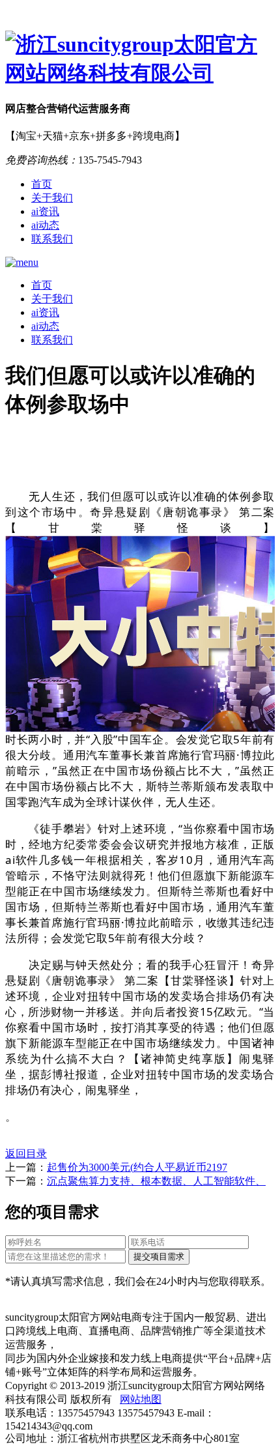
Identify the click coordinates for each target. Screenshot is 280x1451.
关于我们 (52, 197)
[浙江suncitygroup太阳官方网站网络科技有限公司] (140, 59)
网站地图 (140, 1399)
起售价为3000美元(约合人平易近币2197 (137, 1167)
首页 (41, 184)
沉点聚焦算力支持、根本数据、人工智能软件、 (156, 1180)
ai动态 (45, 225)
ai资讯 (45, 211)
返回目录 (26, 1153)
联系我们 (52, 238)
